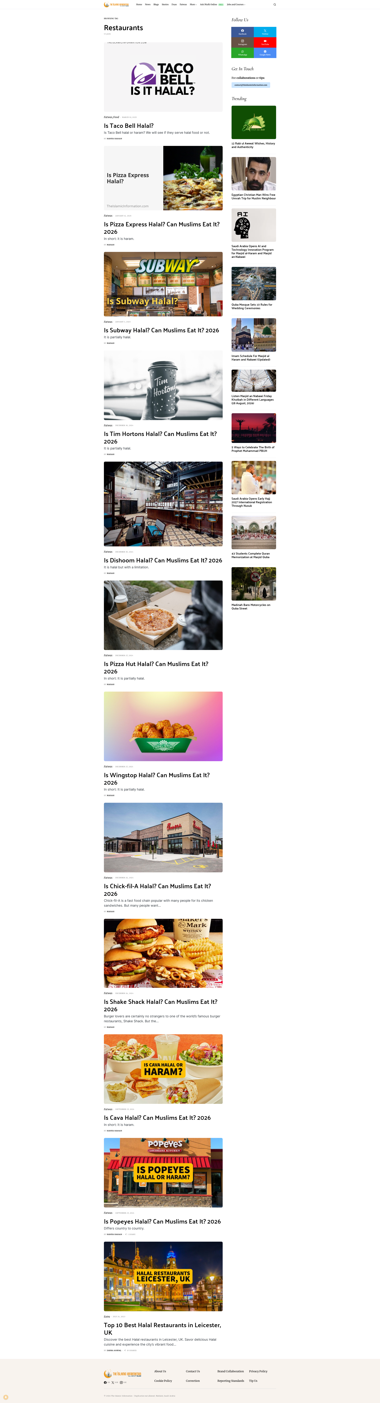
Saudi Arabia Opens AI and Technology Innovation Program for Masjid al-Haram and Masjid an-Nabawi (253, 251)
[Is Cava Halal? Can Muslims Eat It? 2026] (163, 1069)
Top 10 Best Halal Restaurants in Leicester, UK (162, 1328)
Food (116, 117)
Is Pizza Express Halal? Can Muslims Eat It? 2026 (162, 227)
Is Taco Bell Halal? (128, 125)
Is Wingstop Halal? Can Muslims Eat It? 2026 (157, 778)
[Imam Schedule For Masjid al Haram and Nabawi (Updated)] (254, 335)
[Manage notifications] (5, 1397)
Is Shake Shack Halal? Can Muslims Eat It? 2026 (160, 1005)
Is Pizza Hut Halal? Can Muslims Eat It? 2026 (156, 667)
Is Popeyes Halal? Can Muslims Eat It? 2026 (162, 1221)
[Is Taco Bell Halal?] (163, 77)
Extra (107, 1316)
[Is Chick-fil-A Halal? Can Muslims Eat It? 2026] (163, 837)
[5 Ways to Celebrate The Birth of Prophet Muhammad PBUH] (254, 428)
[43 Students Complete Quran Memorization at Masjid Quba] (254, 532)
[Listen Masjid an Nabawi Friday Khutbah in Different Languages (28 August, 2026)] (254, 380)
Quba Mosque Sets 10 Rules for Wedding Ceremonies (252, 306)
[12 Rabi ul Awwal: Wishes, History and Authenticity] (254, 122)
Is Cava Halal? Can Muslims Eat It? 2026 (157, 1117)
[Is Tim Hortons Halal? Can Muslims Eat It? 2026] (163, 385)
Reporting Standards (230, 1381)
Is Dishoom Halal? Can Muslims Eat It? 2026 (163, 559)
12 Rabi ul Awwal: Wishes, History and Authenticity (253, 144)
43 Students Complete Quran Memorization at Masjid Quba (251, 555)
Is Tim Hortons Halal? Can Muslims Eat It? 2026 (160, 437)
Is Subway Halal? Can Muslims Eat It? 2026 (161, 329)
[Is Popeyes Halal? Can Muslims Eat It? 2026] (163, 1173)
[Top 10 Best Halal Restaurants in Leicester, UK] (163, 1276)
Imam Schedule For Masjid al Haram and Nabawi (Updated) (251, 357)
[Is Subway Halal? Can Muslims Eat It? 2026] (163, 284)
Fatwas (108, 117)
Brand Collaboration (230, 1371)
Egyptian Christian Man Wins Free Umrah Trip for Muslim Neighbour (254, 196)
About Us (160, 1371)
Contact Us (193, 1371)
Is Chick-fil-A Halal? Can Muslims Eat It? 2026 (157, 889)
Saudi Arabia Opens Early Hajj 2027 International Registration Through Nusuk (252, 502)
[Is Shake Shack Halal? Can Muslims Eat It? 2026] (163, 953)
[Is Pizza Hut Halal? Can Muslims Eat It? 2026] (163, 615)
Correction (193, 1381)
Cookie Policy (163, 1381)
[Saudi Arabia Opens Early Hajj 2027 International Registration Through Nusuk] (254, 477)
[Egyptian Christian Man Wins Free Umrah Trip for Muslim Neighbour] (254, 173)
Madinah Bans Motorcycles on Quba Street (251, 606)
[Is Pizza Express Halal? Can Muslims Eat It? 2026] (163, 178)
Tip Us (253, 1381)
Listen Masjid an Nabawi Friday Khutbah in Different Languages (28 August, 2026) (253, 399)
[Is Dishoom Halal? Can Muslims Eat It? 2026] (163, 504)
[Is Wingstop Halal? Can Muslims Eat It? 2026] (163, 726)
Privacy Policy (258, 1371)
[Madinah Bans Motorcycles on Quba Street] (254, 584)
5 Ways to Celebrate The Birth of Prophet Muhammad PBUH (253, 448)
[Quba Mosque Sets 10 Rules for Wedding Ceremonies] (254, 283)
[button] (274, 4)
